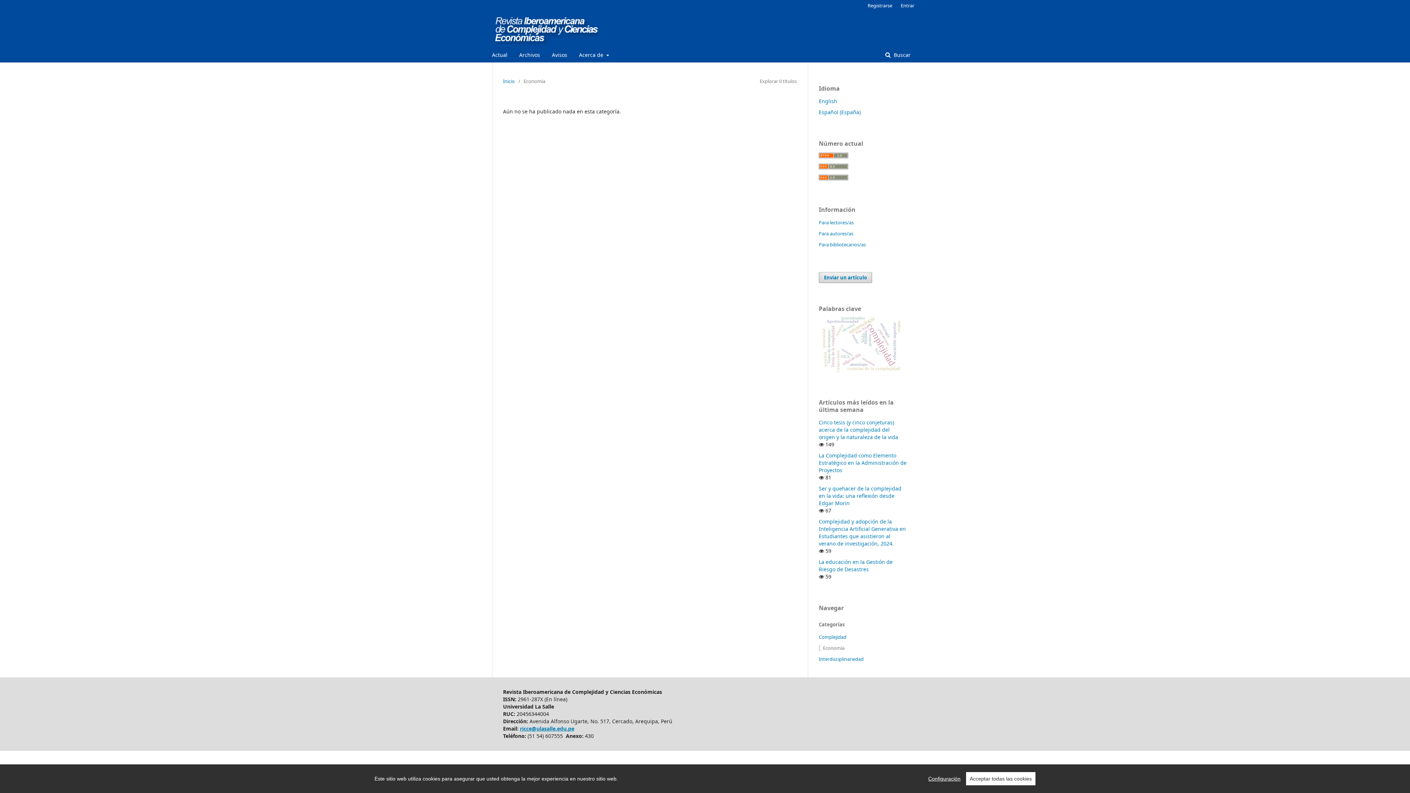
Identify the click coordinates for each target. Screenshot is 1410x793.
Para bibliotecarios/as (842, 244)
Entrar (907, 5)
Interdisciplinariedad (841, 659)
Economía (834, 648)
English (828, 101)
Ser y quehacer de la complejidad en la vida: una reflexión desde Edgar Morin (860, 496)
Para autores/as (836, 233)
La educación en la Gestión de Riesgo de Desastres (856, 565)
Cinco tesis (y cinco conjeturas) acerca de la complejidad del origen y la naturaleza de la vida (858, 430)
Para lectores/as (836, 222)
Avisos (559, 54)
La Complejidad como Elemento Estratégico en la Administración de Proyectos (863, 463)
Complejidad (832, 637)
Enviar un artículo (845, 277)
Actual (499, 54)
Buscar (901, 54)
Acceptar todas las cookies (1001, 779)
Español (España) (840, 112)
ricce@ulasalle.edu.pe (547, 728)
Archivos (529, 54)
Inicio (509, 81)
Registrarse (880, 5)
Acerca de (592, 54)
